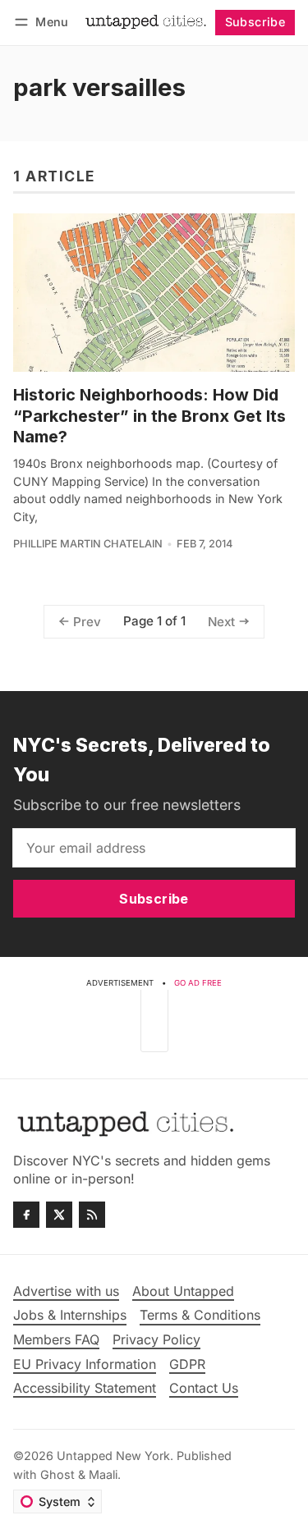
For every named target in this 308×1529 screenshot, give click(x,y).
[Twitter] (59, 1215)
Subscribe (255, 22)
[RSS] (92, 1215)
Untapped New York (113, 1456)
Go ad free (198, 982)
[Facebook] (26, 1215)
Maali (103, 1474)
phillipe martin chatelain (88, 544)
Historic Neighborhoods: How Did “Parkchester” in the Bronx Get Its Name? (149, 415)
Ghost (57, 1474)
